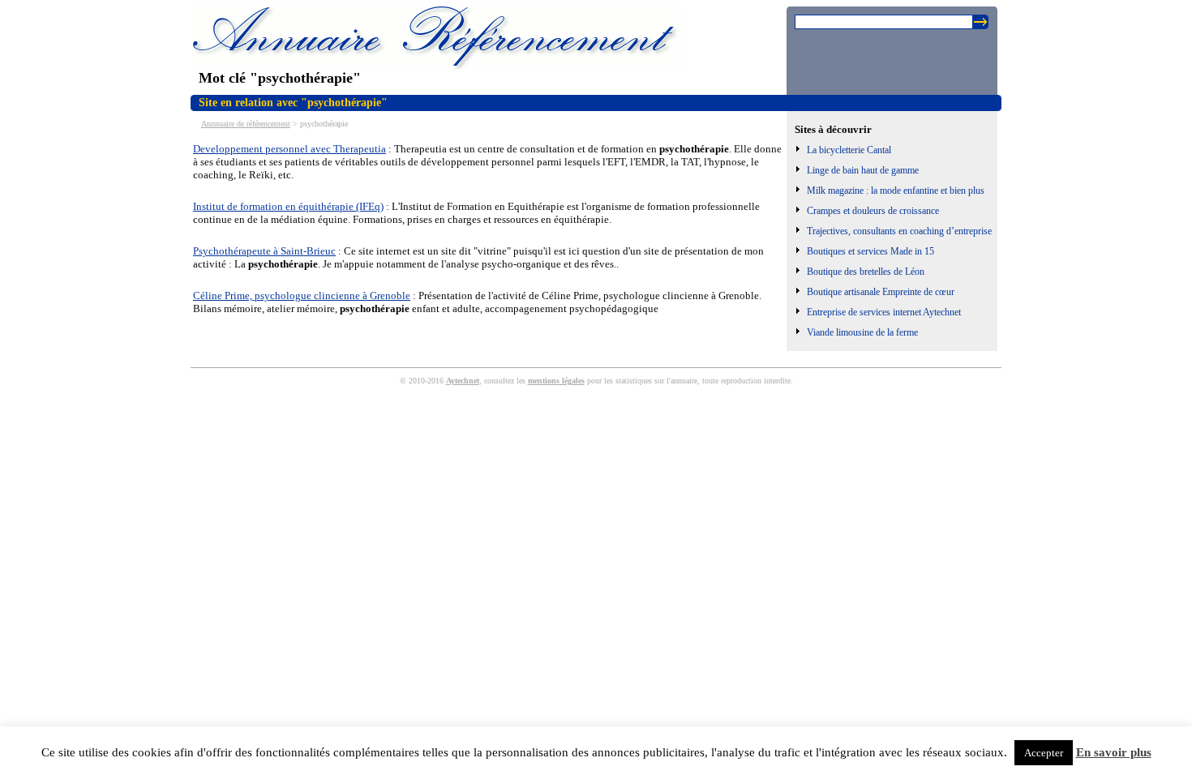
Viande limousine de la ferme (862, 332)
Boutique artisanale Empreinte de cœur (880, 292)
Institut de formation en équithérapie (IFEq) (288, 206)
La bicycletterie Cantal (849, 150)
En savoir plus (1113, 752)
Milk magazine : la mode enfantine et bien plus (895, 190)
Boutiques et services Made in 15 (870, 251)
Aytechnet (462, 380)
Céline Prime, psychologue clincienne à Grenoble (301, 295)
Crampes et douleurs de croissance (873, 210)
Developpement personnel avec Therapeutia (289, 149)
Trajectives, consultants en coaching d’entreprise (899, 231)
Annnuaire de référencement (245, 123)
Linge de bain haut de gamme (863, 170)
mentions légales (556, 380)
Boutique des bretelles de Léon (865, 271)
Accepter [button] (1043, 753)
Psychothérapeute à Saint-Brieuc (264, 251)
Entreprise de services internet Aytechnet (884, 312)
